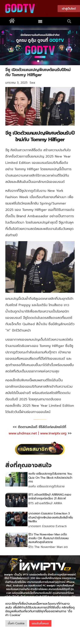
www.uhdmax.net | (24, 433)
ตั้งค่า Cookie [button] (16, 623)
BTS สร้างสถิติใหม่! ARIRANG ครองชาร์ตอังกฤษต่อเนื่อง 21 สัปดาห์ (49, 496)
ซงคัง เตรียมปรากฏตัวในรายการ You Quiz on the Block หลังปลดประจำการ (50, 477)
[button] (40, 21)
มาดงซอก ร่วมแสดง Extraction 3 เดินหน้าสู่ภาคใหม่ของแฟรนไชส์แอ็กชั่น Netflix (50, 517)
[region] (40, 45)
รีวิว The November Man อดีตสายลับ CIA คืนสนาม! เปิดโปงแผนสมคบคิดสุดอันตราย (48, 538)
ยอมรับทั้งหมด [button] (40, 623)
